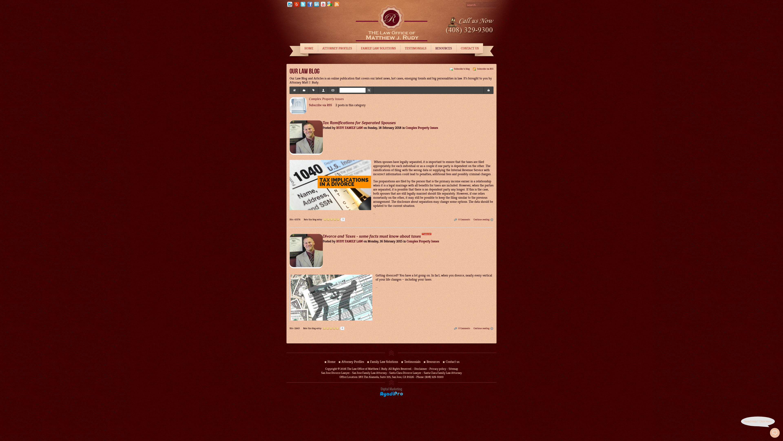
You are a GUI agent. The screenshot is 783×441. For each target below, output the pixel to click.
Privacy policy (437, 369)
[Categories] (304, 90)
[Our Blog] (337, 6)
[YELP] (296, 6)
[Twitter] (303, 6)
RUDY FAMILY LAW (349, 128)
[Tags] (313, 90)
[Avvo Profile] (289, 6)
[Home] (294, 90)
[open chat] (775, 433)
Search (369, 90)
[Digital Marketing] (391, 396)
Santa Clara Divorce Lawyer (405, 373)
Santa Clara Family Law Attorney (443, 373)
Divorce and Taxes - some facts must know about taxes (372, 236)
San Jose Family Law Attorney (369, 373)
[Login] (488, 90)
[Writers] (323, 90)
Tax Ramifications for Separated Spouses (359, 122)
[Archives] (332, 90)
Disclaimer (420, 369)
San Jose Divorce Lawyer (335, 373)
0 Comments (464, 219)
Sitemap (453, 369)
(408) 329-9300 (434, 377)
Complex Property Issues (326, 99)
